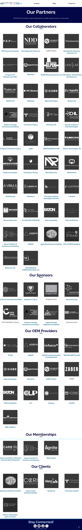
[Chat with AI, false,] (79, 527)
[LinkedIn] (35, 526)
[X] (46, 526)
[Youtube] (39, 526)
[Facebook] (43, 526)
